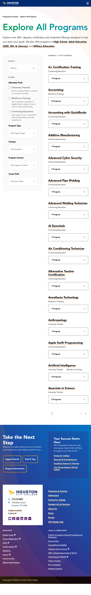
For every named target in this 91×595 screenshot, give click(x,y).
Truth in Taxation (54, 561)
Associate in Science (61, 388)
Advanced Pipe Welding (64, 180)
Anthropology (57, 320)
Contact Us (12, 513)
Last (85, 413)
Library (5, 555)
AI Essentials (56, 226)
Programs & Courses (10, 17)
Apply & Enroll (12, 459)
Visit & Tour (30, 459)
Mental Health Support (11, 563)
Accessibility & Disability (57, 545)
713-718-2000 (17, 499)
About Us (52, 509)
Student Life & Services (59, 504)
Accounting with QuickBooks (67, 112)
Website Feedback (55, 569)
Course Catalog (8, 547)
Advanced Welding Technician (67, 203)
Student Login (8, 535)
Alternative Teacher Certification (61, 272)
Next (81, 413)
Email (5, 543)
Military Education (44, 46)
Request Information (14, 468)
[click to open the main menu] (87, 3)
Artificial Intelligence (62, 365)
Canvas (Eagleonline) (10, 539)
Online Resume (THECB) (57, 557)
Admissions (53, 495)
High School (60, 41)
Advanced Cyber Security (65, 158)
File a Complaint (54, 565)
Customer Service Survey (57, 549)
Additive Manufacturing (64, 135)
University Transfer (21, 87)
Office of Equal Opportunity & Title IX (62, 553)
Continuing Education (22, 111)
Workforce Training (21, 98)
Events (51, 517)
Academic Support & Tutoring (66, 463)
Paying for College (61, 456)
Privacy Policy (53, 541)
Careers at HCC (9, 559)
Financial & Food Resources (65, 460)
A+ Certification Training (64, 67)
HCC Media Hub (55, 522)
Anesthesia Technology (63, 297)
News (51, 513)
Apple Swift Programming (65, 342)
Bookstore (7, 551)
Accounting (55, 90)
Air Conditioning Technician (66, 248)
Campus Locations (15, 510)
